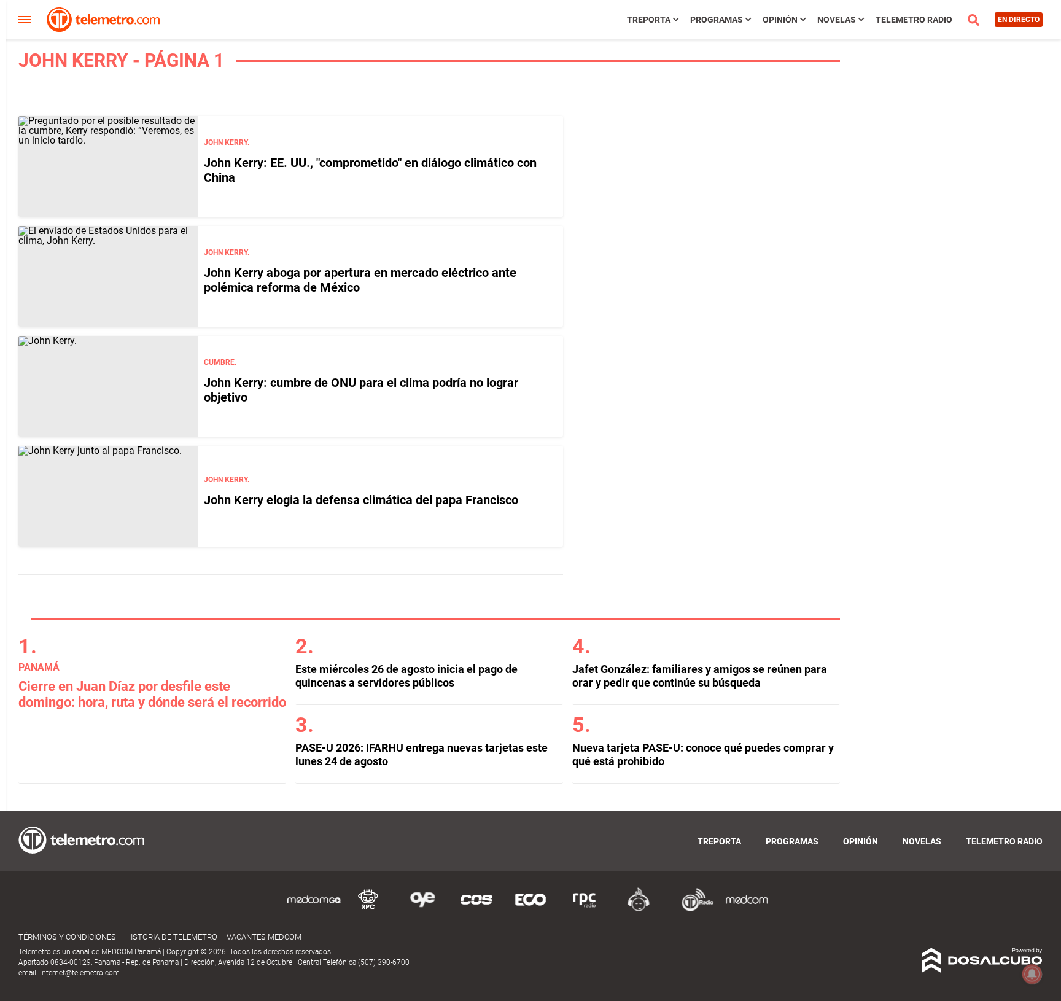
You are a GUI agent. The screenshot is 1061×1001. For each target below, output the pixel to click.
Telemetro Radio (914, 19)
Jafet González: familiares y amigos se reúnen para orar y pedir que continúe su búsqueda (699, 676)
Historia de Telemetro (171, 936)
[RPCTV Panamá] (368, 909)
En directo (1019, 19)
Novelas (836, 19)
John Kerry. (226, 142)
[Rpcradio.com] (585, 909)
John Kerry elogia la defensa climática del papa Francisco (361, 500)
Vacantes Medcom (264, 936)
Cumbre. (220, 362)
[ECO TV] (530, 909)
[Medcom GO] (314, 909)
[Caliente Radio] (639, 909)
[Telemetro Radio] (693, 909)
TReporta (648, 19)
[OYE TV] (422, 909)
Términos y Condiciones (67, 936)
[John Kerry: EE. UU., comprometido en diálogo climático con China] (108, 166)
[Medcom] (747, 909)
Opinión (780, 19)
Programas (716, 19)
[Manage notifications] (1032, 974)
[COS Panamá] (476, 909)
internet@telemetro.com (80, 972)
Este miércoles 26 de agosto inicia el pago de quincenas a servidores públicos (406, 676)
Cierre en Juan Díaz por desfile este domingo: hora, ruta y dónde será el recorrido (152, 694)
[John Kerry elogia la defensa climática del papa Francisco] (108, 496)
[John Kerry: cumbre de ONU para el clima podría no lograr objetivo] (108, 386)
